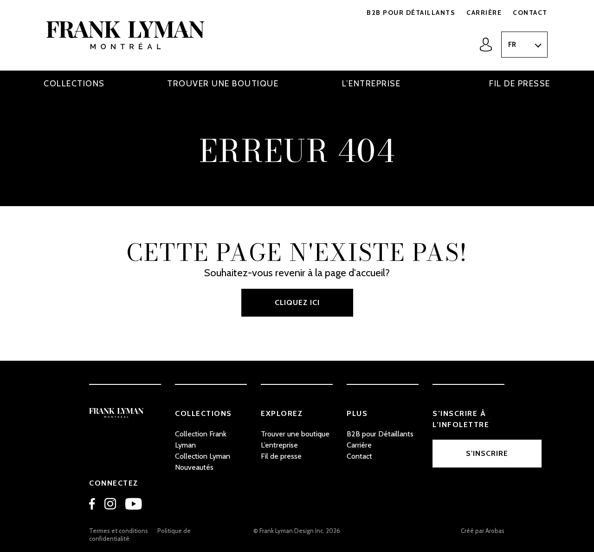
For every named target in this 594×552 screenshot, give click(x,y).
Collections (74, 83)
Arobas (494, 530)
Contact (530, 12)
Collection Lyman (202, 456)
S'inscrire (487, 453)
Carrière (484, 12)
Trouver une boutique (222, 83)
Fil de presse (519, 83)
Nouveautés (194, 467)
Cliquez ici (297, 302)
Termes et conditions (118, 530)
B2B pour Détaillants (411, 12)
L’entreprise (371, 83)
